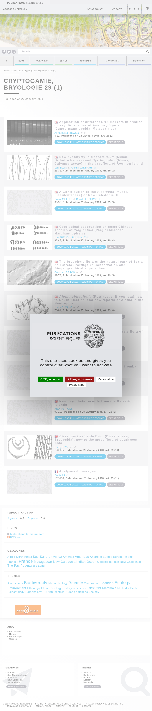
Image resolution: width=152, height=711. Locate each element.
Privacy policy (76, 384)
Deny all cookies (81, 379)
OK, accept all (51, 379)
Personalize (106, 379)
